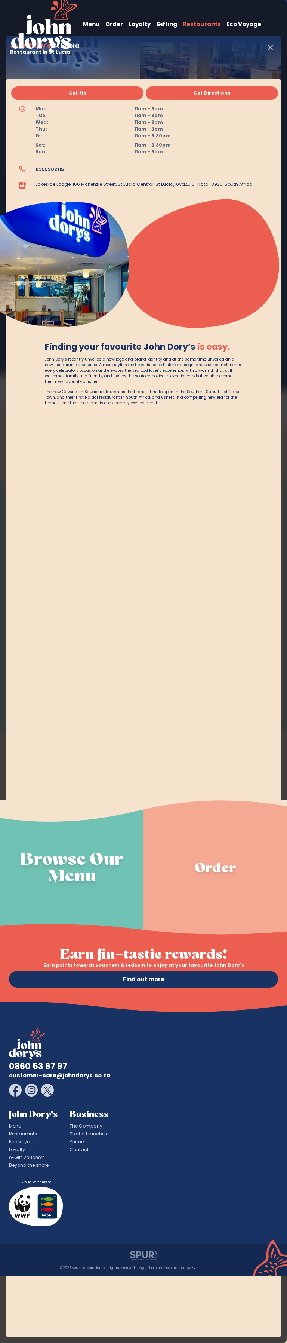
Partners (79, 1141)
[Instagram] (31, 1090)
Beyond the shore (29, 1165)
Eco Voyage (243, 24)
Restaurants (202, 24)
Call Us (77, 93)
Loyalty (140, 24)
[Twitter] (47, 1090)
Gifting (166, 24)
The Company (86, 1126)
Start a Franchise (89, 1134)
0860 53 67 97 (38, 1066)
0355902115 (50, 169)
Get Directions (212, 93)
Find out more (143, 979)
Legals (143, 1268)
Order (114, 24)
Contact (79, 1149)
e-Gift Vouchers (27, 1157)
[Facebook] (15, 1090)
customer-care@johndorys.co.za (59, 1075)
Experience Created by (173, 1268)
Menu (91, 24)
